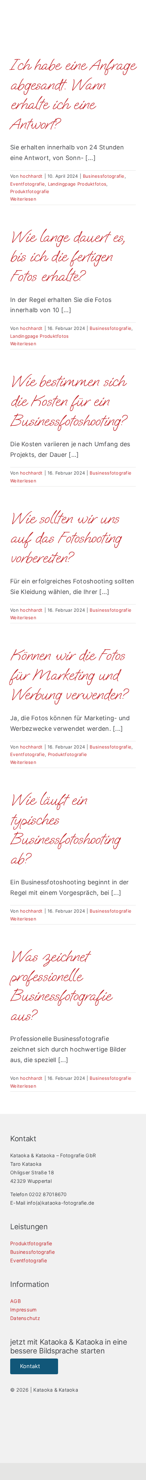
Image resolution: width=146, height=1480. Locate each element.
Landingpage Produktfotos (77, 184)
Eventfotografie (27, 184)
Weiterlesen (23, 199)
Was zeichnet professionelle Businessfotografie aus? (60, 986)
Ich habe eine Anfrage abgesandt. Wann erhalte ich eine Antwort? (72, 94)
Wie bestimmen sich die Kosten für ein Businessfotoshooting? (68, 401)
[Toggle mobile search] (120, 24)
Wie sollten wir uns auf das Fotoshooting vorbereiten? (65, 538)
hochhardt (31, 176)
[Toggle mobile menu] (133, 24)
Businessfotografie (104, 176)
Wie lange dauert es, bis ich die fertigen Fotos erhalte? (67, 256)
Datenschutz (25, 1318)
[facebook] (13, 1416)
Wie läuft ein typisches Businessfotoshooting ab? (65, 829)
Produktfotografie (30, 191)
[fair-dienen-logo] (102, 1429)
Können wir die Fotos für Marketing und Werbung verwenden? (68, 675)
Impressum (23, 1309)
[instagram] (25, 1416)
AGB (15, 1301)
